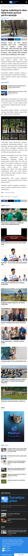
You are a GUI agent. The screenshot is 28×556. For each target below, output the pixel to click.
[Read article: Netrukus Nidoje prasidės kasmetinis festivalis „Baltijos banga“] (14, 234)
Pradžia (2, 6)
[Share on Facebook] (4, 39)
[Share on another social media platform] (24, 39)
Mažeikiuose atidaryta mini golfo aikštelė (16, 480)
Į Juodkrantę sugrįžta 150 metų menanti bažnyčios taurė (13, 361)
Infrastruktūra (8, 196)
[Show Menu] (1, 2)
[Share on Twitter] (11, 39)
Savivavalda (15, 196)
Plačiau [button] (8, 546)
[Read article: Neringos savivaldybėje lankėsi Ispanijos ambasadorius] (14, 314)
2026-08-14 (3, 324)
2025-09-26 (10, 515)
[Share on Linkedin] (17, 39)
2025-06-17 (13, 18)
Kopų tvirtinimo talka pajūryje (13, 513)
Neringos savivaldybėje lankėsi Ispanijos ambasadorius (13, 322)
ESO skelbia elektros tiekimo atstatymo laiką (16, 455)
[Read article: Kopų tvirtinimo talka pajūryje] (3, 515)
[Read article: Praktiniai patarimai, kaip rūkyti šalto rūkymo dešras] (3, 520)
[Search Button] (26, 2)
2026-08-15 (3, 306)
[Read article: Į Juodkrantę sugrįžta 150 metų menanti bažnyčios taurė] (14, 353)
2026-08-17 (3, 246)
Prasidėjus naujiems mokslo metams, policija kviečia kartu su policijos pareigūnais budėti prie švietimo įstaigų (17, 450)
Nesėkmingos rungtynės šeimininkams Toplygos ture (13, 401)
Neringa (9, 6)
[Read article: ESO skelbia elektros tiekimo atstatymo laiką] (3, 457)
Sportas (4, 220)
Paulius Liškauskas (4, 18)
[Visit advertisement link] (14, 426)
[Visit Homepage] (14, 2)
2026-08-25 (10, 453)
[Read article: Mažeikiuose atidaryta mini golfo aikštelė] (3, 481)
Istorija (4, 358)
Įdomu (3, 240)
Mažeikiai (4, 338)
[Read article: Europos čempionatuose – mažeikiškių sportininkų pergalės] (14, 333)
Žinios (6, 6)
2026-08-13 (3, 384)
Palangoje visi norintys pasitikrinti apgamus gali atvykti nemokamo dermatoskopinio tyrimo (16, 462)
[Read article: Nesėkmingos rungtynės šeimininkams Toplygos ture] (14, 393)
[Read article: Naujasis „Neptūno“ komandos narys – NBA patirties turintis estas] (4, 93)
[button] (3, 548)
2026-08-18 (3, 226)
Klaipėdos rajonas (6, 398)
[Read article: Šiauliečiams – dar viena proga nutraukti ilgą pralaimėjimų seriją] (14, 254)
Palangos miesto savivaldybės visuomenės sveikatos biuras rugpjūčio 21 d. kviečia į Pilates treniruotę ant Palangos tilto (13, 381)
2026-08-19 (11, 88)
